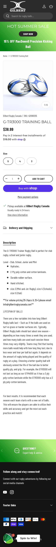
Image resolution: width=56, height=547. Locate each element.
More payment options (28, 197)
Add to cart (38, 178)
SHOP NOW (28, 33)
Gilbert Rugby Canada (12, 115)
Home (5, 56)
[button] (51, 6)
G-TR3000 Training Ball (19, 56)
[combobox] (28, 16)
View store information (17, 214)
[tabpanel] (28, 339)
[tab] (9, 242)
